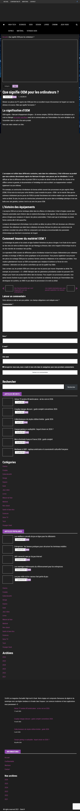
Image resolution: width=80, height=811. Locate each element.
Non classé (6, 506)
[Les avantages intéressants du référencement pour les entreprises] (7, 569)
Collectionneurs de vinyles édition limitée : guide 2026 (33, 419)
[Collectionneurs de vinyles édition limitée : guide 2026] (7, 422)
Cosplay (5, 470)
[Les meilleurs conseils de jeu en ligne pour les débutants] (7, 539)
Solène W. (23, 97)
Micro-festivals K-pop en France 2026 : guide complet (33, 439)
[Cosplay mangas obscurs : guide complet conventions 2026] (7, 412)
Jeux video (65, 25)
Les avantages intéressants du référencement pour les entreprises (38, 566)
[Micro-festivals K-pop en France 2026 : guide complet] (7, 442)
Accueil (6, 1)
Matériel (20, 31)
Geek (31, 25)
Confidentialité (15, 1)
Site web (5, 357)
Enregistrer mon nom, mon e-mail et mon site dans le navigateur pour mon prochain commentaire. (39, 367)
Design (38, 25)
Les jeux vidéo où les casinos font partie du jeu (31, 576)
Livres (46, 25)
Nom (4, 336)
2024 (4, 665)
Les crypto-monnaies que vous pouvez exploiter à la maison (55, 289)
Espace (11, 31)
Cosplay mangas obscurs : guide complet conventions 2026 (35, 409)
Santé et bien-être (8, 510)
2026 (4, 657)
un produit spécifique (20, 117)
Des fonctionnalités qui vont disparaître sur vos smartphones (23, 290)
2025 (4, 661)
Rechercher (71, 387)
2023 (4, 669)
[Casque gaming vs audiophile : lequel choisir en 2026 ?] (7, 432)
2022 (4, 673)
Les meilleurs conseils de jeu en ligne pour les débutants (34, 536)
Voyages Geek (32, 31)
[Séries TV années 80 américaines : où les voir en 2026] (7, 402)
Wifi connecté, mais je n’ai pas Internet (28, 556)
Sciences (22, 25)
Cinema (55, 25)
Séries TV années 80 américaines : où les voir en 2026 (33, 399)
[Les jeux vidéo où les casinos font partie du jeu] (7, 579)
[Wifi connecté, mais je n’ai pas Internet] (7, 559)
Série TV (5, 517)
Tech (4, 521)
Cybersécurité (7, 474)
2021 (4, 677)
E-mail (5, 347)
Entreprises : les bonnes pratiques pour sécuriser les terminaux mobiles (40, 546)
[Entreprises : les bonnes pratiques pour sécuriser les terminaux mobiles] (7, 549)
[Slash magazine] (4, 25)
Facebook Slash (77, 1)
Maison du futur (7, 498)
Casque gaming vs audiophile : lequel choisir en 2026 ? (33, 429)
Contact (33, 1)
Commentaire (7, 304)
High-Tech (12, 25)
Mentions (25, 1)
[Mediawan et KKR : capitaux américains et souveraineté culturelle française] (7, 452)
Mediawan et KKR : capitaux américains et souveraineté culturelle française (41, 449)
